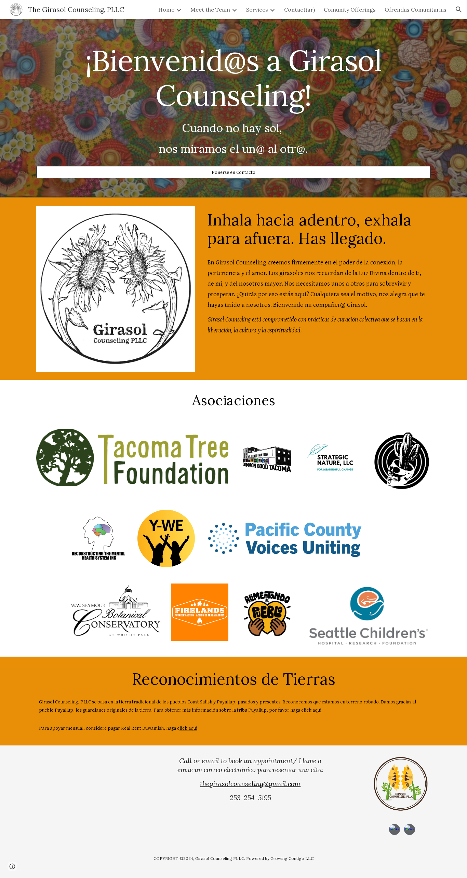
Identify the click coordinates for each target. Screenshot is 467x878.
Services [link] (257, 9)
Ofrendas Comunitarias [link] (415, 9)
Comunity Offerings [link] (350, 9)
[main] (233, 102)
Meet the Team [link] (210, 9)
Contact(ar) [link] (299, 9)
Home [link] (166, 9)
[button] (459, 9)
